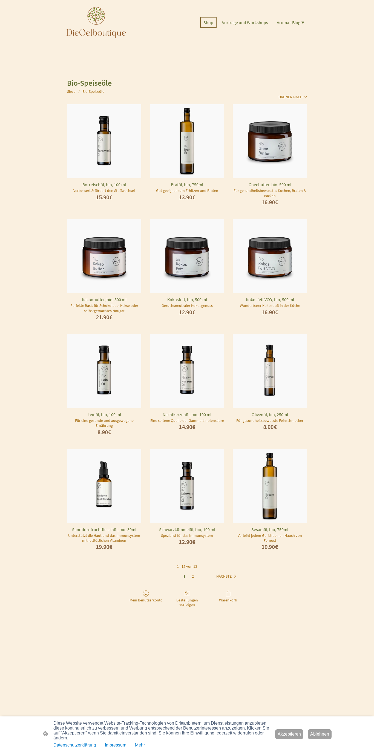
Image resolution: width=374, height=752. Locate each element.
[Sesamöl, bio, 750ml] (270, 486)
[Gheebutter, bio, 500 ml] (270, 141)
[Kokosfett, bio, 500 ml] (187, 256)
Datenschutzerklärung (74, 745)
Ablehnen (319, 734)
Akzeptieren (289, 734)
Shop (71, 91)
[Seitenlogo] (96, 22)
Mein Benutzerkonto (146, 600)
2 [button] (193, 576)
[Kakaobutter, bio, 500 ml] (104, 256)
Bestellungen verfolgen (187, 602)
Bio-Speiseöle (93, 91)
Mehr (140, 745)
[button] (227, 576)
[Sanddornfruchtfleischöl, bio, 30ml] (104, 486)
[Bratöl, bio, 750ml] (187, 141)
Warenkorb (228, 600)
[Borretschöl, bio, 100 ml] (104, 141)
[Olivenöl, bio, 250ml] (270, 371)
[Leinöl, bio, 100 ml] (104, 371)
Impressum (115, 745)
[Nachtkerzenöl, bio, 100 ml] (187, 371)
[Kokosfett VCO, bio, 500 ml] (270, 256)
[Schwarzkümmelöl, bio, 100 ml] (187, 486)
